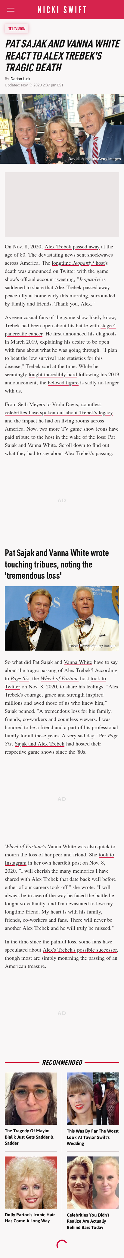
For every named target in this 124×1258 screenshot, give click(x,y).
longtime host (78, 262)
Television (16, 28)
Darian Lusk (20, 78)
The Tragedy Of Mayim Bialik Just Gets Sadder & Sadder (29, 1137)
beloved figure (63, 382)
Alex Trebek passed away (72, 246)
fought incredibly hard (53, 374)
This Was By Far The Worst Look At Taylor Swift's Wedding (93, 1137)
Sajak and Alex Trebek (39, 743)
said (46, 366)
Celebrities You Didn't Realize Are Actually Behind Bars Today (88, 1221)
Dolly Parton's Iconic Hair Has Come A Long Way (30, 1217)
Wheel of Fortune (60, 678)
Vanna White (78, 661)
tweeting (64, 279)
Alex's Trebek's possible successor (80, 949)
